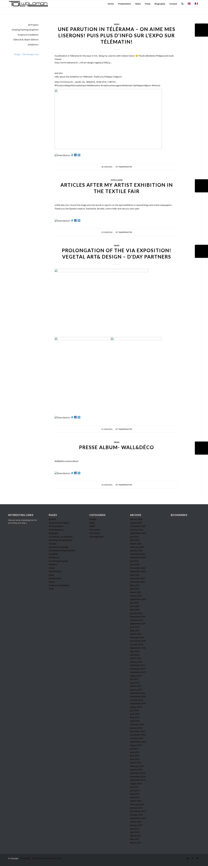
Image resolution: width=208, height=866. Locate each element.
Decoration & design (58, 547)
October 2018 (136, 644)
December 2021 (137, 578)
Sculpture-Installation (28, 34)
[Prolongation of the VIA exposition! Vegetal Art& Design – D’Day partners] (201, 251)
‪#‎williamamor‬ (93, 85)
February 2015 (137, 766)
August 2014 (136, 783)
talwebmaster (125, 167)
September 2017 (138, 672)
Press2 (52, 581)
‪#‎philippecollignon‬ (142, 85)
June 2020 (134, 606)
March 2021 (135, 592)
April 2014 (134, 797)
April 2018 (134, 654)
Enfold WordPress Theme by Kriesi (46, 858)
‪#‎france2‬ (156, 85)
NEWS (92, 526)
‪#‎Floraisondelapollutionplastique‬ (71, 85)
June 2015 (134, 752)
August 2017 (136, 675)
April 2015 (134, 759)
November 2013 (137, 811)
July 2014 (134, 786)
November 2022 (137, 567)
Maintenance (55, 571)
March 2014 (135, 800)
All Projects (33, 24)
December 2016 (137, 693)
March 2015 (135, 762)
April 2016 (134, 720)
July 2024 (134, 536)
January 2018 (136, 661)
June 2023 (134, 564)
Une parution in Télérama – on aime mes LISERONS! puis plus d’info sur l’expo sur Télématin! (116, 35)
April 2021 (134, 588)
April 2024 (134, 540)
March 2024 (135, 543)
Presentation (55, 578)
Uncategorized (96, 536)
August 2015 (136, 745)
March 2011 (135, 842)
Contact (52, 543)
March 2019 (135, 633)
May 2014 (134, 793)
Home (52, 567)
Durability (53, 554)
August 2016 (136, 707)
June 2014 (134, 790)
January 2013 (136, 825)
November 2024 (137, 526)
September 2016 (138, 703)
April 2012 (134, 832)
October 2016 (136, 700)
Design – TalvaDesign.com (26, 54)
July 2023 (134, 561)
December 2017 (137, 665)
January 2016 (136, 727)
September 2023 (138, 557)
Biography (54, 533)
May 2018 (134, 651)
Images (92, 519)
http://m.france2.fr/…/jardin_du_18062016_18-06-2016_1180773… (86, 81)
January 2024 (136, 550)
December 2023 (137, 554)
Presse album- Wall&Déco (116, 447)
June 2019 (134, 626)
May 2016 (134, 717)
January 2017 (136, 689)
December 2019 (137, 616)
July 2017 (134, 679)
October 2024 (136, 529)
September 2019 (138, 623)
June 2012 (134, 828)
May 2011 (134, 839)
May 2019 (134, 630)
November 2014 (137, 776)
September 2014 (138, 779)
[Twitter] (197, 858)
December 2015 (137, 731)
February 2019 (137, 637)
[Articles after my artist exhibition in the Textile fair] (201, 185)
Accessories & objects (59, 522)
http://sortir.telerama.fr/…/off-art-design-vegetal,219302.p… (83, 62)
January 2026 (136, 519)
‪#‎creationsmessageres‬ (111, 85)
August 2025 (136, 522)
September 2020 (138, 599)
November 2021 (137, 581)
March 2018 (135, 658)
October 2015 (136, 738)
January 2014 (136, 807)
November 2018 (137, 640)
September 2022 (138, 571)
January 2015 (136, 769)
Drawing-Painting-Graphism (25, 29)
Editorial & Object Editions (26, 39)
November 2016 (137, 696)
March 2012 (135, 835)
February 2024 (137, 547)
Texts (51, 588)
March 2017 (135, 686)
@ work (52, 519)
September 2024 (138, 533)
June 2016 (134, 714)
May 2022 (134, 574)
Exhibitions (33, 44)
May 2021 (134, 585)
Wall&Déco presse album (66, 461)
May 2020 (134, 609)
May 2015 (134, 755)
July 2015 (134, 748)
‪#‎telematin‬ (127, 85)
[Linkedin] (187, 858)
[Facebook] (192, 858)
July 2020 (134, 602)
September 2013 (138, 818)
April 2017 (134, 682)
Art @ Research (56, 529)
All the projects (56, 526)
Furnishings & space (58, 561)
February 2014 (137, 804)
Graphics (53, 564)
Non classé (117, 180)
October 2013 (136, 814)
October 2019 (136, 620)
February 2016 (137, 724)
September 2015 (138, 741)
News (116, 24)
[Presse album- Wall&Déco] (201, 448)
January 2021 (136, 595)
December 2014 (137, 773)
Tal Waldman (25, 858)
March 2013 (135, 821)
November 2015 (137, 734)
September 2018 (138, 647)
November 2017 (137, 668)
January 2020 (136, 613)
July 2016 (134, 710)
